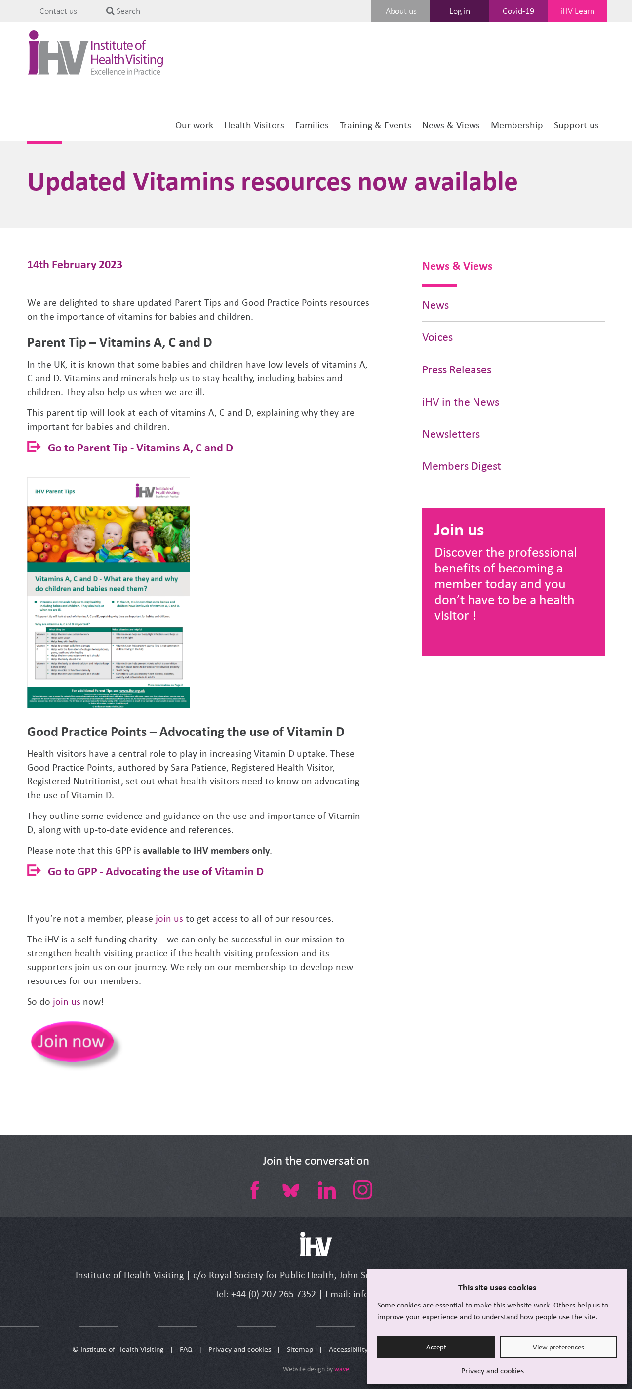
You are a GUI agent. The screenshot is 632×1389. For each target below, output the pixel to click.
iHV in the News (460, 402)
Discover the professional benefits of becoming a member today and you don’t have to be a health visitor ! (505, 583)
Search (127, 10)
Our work (194, 125)
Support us (576, 125)
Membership (517, 125)
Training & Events (375, 125)
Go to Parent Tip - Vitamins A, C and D (140, 447)
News (435, 305)
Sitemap (300, 1349)
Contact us (58, 10)
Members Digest (461, 466)
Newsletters (451, 434)
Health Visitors (254, 125)
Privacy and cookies (492, 1370)
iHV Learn (577, 10)
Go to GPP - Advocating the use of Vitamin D (156, 871)
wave (341, 1369)
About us (401, 10)
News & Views (451, 125)
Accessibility (348, 1349)
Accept (436, 1347)
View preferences (558, 1347)
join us (168, 918)
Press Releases (456, 370)
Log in (459, 10)
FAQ (186, 1349)
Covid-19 (518, 10)
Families (312, 125)
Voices (437, 337)
